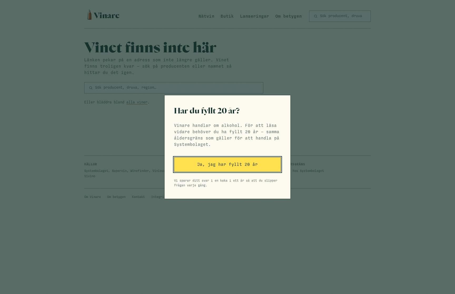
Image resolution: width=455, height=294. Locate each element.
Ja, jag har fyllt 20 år (227, 164)
